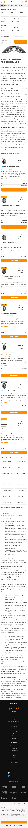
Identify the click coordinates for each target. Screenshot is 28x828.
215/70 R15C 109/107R (21, 467)
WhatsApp (12, 773)
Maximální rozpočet (19, 34)
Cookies (14, 738)
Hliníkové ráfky (14, 750)
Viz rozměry (14, 189)
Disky (5, 5)
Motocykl (10, 5)
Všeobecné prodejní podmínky (14, 731)
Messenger (12, 776)
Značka (2, 27)
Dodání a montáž (14, 762)
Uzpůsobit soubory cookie (14, 825)
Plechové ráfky (14, 748)
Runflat (5, 40)
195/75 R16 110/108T (21, 473)
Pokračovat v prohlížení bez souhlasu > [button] (19, 803)
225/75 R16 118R (7, 479)
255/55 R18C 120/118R (7, 502)
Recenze (14, 724)
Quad (15, 5)
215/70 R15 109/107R (7, 461)
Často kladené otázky (14, 781)
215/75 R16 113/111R (21, 484)
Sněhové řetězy (21, 5)
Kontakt (14, 778)
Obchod (14, 755)
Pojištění (14, 719)
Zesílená (5, 43)
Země (14, 733)
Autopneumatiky (14, 745)
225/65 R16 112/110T (7, 496)
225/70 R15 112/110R (7, 490)
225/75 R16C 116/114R (21, 490)
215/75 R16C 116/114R (7, 473)
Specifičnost (4, 34)
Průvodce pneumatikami (14, 721)
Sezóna (16, 27)
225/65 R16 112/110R (7, 467)
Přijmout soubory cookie (14, 822)
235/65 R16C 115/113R (21, 496)
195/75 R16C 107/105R (21, 502)
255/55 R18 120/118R (7, 484)
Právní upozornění (14, 728)
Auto (2, 5)
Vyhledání (21, 42)
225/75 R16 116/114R (21, 479)
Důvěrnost (14, 735)
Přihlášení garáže (14, 726)
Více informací (4, 180)
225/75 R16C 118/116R (21, 461)
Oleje (14, 757)
